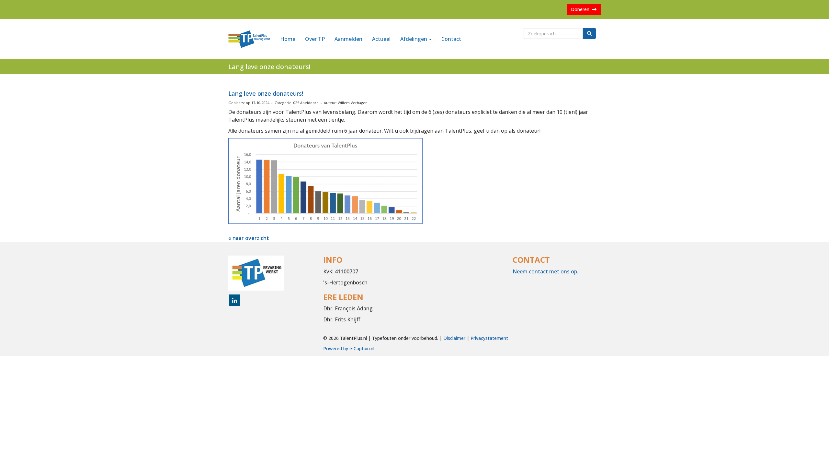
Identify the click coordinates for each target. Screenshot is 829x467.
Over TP (315, 38)
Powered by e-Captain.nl (348, 348)
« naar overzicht (248, 238)
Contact (451, 38)
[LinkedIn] (234, 301)
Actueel (381, 38)
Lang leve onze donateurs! (265, 93)
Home (287, 38)
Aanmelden (348, 38)
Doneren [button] (581, 9)
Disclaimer (454, 338)
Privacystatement (489, 338)
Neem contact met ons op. (545, 271)
